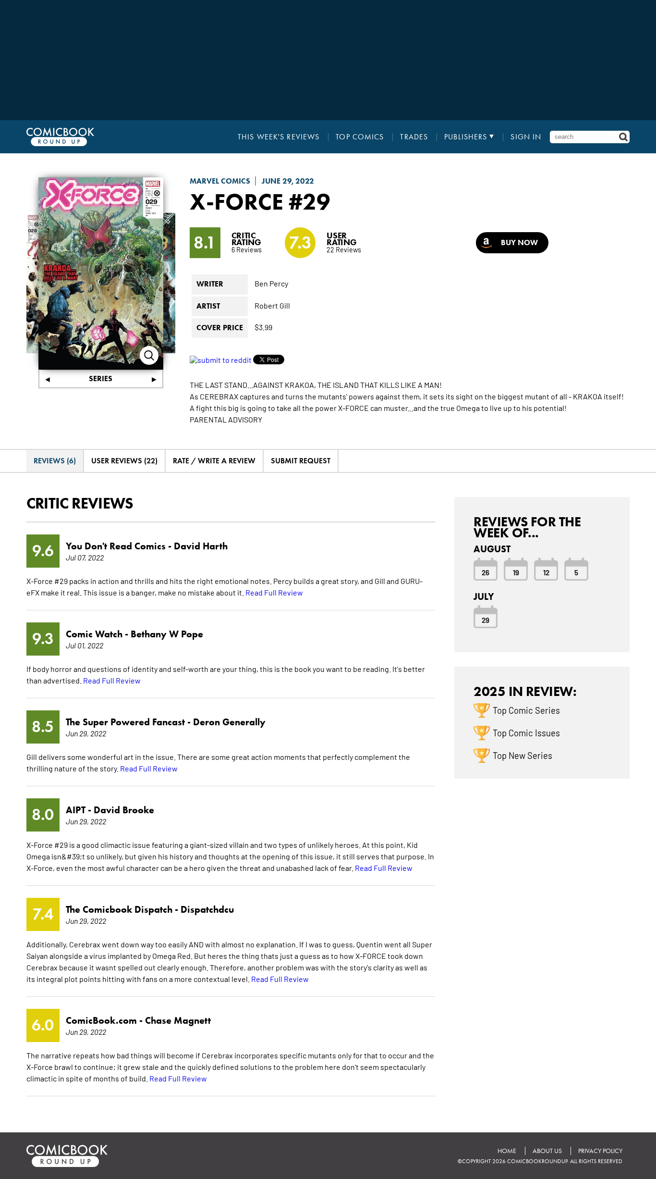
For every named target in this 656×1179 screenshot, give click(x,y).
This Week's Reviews (278, 137)
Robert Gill (272, 305)
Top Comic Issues (526, 732)
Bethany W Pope (167, 634)
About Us (547, 1151)
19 (516, 572)
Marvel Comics (220, 181)
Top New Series (522, 755)
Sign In (525, 137)
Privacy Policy (600, 1151)
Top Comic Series (526, 710)
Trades (414, 137)
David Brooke (124, 810)
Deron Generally (229, 722)
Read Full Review (274, 592)
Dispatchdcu (207, 909)
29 (485, 619)
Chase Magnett (178, 1020)
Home (507, 1151)
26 (485, 572)
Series (100, 378)
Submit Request (300, 460)
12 (546, 572)
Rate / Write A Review (214, 460)
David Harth (201, 546)
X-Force (236, 201)
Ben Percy (271, 283)
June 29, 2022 (288, 181)
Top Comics (360, 137)
